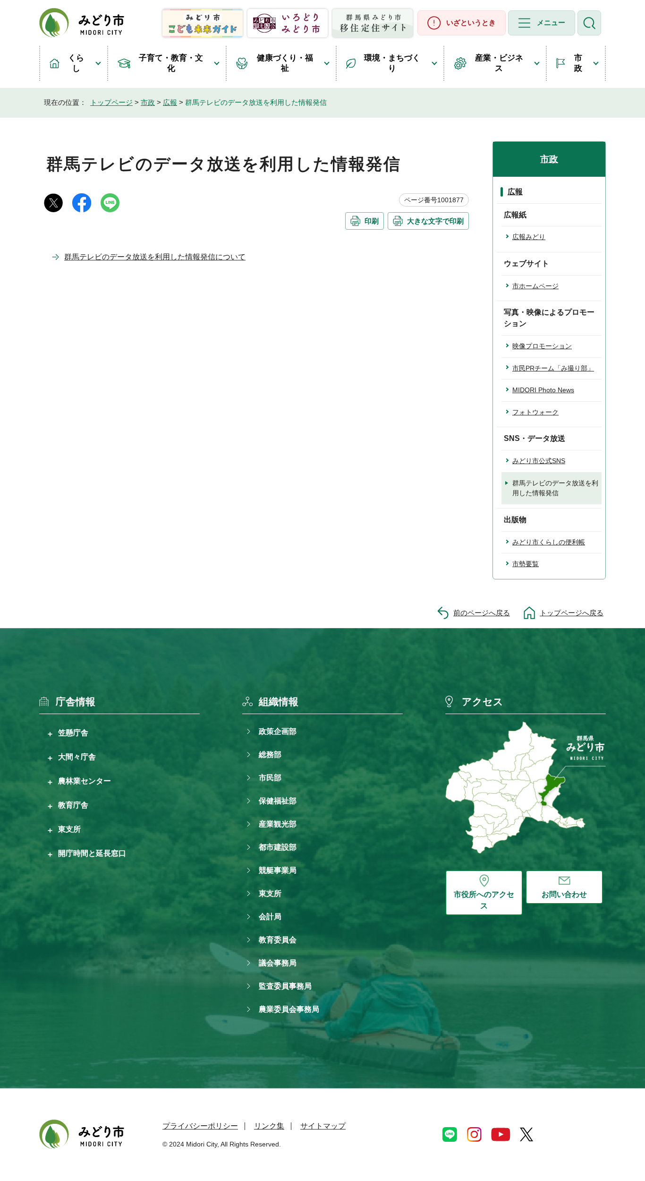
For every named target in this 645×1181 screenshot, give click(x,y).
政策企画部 (278, 731)
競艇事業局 (278, 870)
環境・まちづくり (392, 63)
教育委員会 (278, 940)
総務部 (270, 754)
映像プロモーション (542, 346)
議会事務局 (278, 963)
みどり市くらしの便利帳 (548, 542)
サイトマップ (323, 1126)
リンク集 (269, 1126)
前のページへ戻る (481, 613)
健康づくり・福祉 (285, 63)
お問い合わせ (564, 894)
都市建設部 (278, 847)
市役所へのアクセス (484, 900)
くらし (76, 63)
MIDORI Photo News (543, 390)
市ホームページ (535, 286)
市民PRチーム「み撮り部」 (553, 368)
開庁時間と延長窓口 (92, 853)
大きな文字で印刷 (435, 221)
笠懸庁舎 (73, 732)
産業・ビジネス (499, 63)
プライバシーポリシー (200, 1126)
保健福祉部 (278, 801)
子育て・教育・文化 (171, 63)
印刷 (372, 221)
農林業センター (84, 780)
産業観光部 (278, 824)
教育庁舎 (73, 805)
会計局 (270, 917)
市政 (578, 63)
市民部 (270, 778)
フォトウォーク (535, 412)
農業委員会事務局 (289, 1009)
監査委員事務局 (285, 986)
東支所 (69, 829)
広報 (170, 102)
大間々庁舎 (77, 756)
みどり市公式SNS (538, 461)
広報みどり (528, 237)
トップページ (111, 102)
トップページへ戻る (571, 613)
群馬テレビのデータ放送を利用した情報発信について (155, 257)
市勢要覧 (525, 564)
